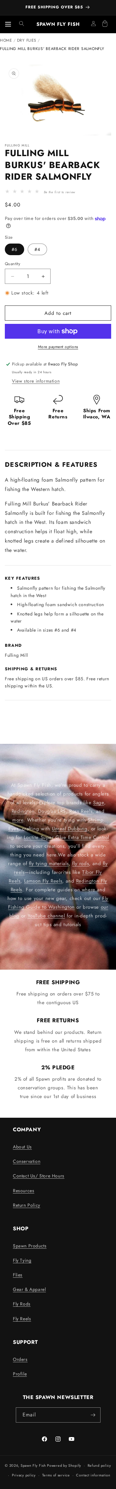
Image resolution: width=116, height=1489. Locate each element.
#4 (37, 249)
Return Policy (26, 1205)
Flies (18, 1275)
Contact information (93, 1475)
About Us (22, 1147)
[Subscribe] (93, 1415)
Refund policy (99, 1465)
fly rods (80, 863)
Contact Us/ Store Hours (38, 1176)
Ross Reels (80, 811)
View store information (36, 381)
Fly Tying (22, 1260)
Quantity (12, 264)
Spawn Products (29, 1246)
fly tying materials (49, 863)
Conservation (26, 1161)
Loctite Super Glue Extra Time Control (66, 837)
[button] (21, 23)
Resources (23, 1190)
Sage (98, 802)
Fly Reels (22, 1318)
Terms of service (56, 1475)
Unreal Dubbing (69, 828)
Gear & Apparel (29, 1289)
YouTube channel (46, 915)
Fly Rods (22, 1304)
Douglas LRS (52, 811)
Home (6, 40)
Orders (20, 1359)
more (17, 820)
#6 (14, 249)
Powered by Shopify (64, 1465)
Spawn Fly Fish (34, 1465)
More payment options (58, 347)
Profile (20, 1374)
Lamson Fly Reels (43, 880)
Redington (23, 811)
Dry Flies (26, 40)
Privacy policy (24, 1475)
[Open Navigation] (8, 24)
